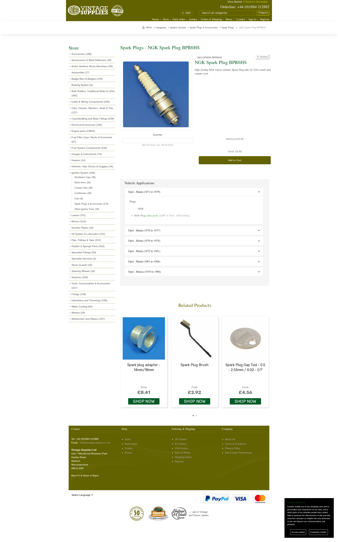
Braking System (82, 85)
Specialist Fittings (83, 252)
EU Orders (181, 443)
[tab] (194, 192)
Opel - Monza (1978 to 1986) (144, 271)
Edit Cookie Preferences (238, 452)
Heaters (78, 160)
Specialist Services (83, 258)
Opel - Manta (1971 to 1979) (144, 192)
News (229, 19)
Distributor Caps (84, 177)
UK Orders (181, 439)
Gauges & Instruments (86, 154)
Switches (79, 277)
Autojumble (80, 72)
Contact (240, 19)
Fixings (78, 294)
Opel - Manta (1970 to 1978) (144, 240)
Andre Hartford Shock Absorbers (92, 66)
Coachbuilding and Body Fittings (92, 118)
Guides (193, 19)
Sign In (252, 19)
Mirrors (78, 221)
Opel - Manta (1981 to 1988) (144, 261)
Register (265, 19)
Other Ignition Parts (86, 209)
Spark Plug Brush (194, 365)
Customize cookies (318, 532)
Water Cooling (81, 306)
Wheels (78, 312)
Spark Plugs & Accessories (91, 204)
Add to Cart (235, 160)
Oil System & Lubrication (88, 233)
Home (155, 19)
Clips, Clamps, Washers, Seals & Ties (92, 110)
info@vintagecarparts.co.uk (95, 442)
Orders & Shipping (211, 19)
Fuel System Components (89, 147)
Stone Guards (81, 265)
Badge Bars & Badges (87, 78)
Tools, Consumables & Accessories (90, 285)
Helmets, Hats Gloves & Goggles (92, 166)
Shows (128, 452)
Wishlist (263, 57)
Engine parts (83, 131)
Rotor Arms (82, 182)
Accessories (81, 54)
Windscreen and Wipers (88, 318)
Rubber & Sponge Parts (88, 246)
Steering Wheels (83, 271)
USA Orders (181, 448)
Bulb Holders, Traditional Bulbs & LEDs (93, 93)
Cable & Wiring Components (90, 101)
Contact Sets (83, 187)
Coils (78, 198)
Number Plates (82, 227)
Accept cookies (298, 532)
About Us (230, 439)
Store (166, 19)
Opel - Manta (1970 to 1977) (144, 230)
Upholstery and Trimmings (89, 300)
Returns (179, 461)
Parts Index (179, 19)
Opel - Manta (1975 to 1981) (144, 251)
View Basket (234, 2)
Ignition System (83, 172)
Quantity (157, 134)
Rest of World (182, 452)
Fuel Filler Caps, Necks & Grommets (91, 139)
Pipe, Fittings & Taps (86, 240)
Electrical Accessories (86, 124)
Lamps (78, 215)
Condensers (82, 193)
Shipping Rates (183, 457)
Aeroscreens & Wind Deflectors (91, 60)
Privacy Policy (232, 448)
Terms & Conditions (236, 443)
